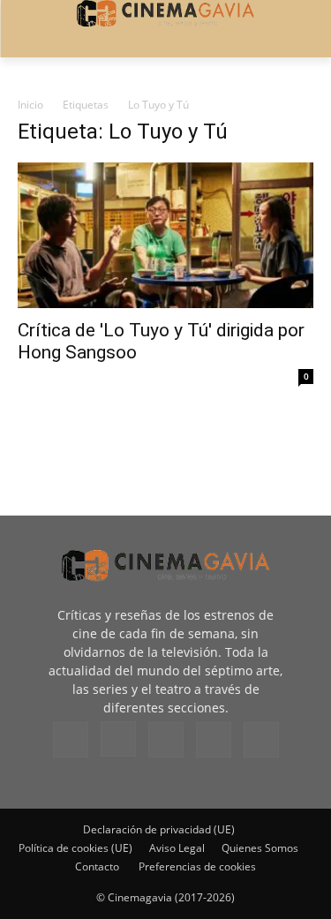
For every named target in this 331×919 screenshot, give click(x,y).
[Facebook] (70, 739)
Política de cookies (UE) (75, 847)
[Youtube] (261, 739)
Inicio (30, 104)
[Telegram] (166, 739)
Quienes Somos (260, 847)
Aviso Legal (177, 847)
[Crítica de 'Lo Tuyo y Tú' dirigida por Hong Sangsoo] (165, 235)
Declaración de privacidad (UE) (159, 829)
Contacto (97, 866)
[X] (213, 739)
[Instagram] (118, 739)
